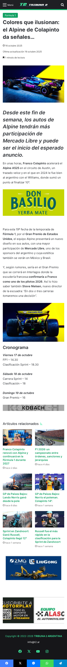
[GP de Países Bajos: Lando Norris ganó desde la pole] (17, 482)
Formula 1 (10, 15)
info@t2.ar (34, 642)
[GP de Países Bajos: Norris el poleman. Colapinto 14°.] (49, 482)
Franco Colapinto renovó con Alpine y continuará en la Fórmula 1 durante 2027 (15, 456)
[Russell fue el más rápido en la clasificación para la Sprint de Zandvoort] (49, 519)
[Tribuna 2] (33, 5)
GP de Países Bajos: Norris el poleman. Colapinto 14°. (47, 497)
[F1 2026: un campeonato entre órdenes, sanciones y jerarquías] (49, 437)
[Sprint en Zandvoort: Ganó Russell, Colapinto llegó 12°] (17, 519)
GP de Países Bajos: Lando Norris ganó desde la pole (15, 497)
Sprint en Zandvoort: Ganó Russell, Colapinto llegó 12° (16, 535)
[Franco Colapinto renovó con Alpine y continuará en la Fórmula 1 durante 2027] (17, 437)
